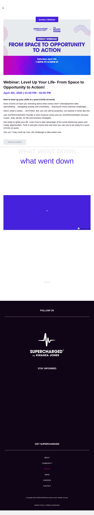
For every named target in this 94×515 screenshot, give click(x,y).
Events (47, 469)
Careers (47, 480)
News (47, 475)
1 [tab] (47, 282)
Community (47, 463)
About (47, 458)
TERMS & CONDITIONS (53, 505)
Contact (47, 486)
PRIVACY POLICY (40, 505)
